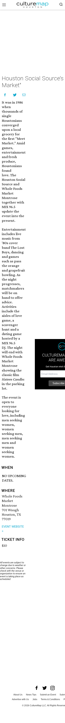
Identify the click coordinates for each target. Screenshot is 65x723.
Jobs (34, 699)
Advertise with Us (20, 699)
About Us (17, 694)
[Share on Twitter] (15, 95)
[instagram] (52, 688)
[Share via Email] (24, 95)
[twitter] (44, 688)
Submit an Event (48, 694)
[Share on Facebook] (5, 95)
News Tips (31, 694)
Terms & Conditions (50, 699)
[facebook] (36, 688)
